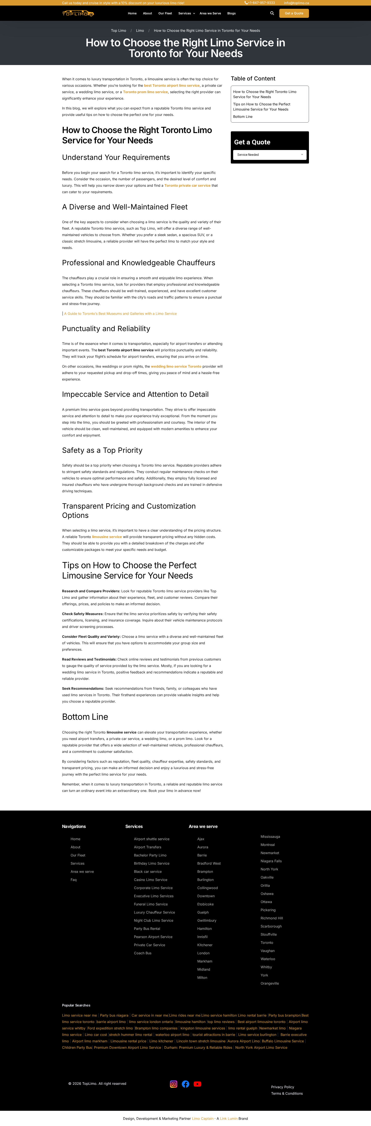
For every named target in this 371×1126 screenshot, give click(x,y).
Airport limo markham (89, 1041)
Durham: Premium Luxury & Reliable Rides (197, 1047)
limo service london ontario (151, 1022)
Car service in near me (150, 1015)
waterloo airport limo (171, 1034)
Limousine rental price (128, 1041)
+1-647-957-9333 (261, 2)
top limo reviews (221, 1022)
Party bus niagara (114, 1015)
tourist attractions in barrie (213, 1034)
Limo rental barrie (252, 1015)
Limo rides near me (184, 1015)
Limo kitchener (161, 1041)
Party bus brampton (285, 1015)
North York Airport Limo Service (261, 1047)
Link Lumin (228, 1118)
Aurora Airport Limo (244, 1041)
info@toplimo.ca (296, 3)
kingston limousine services (203, 1028)
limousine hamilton (190, 1022)
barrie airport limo (111, 1022)
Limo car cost (96, 1034)
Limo (140, 30)
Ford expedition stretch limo (110, 1028)
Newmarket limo (272, 1028)
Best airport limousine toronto (262, 1022)
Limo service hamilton (219, 1015)
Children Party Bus (77, 1047)
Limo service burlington (257, 1034)
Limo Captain (202, 1118)
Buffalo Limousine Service (283, 1041)
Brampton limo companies (156, 1028)
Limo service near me (79, 1015)
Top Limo (118, 30)
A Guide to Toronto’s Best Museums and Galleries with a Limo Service (120, 313)
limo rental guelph (242, 1028)
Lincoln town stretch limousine (200, 1041)
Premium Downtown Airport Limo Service (127, 1047)
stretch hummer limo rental (130, 1034)
